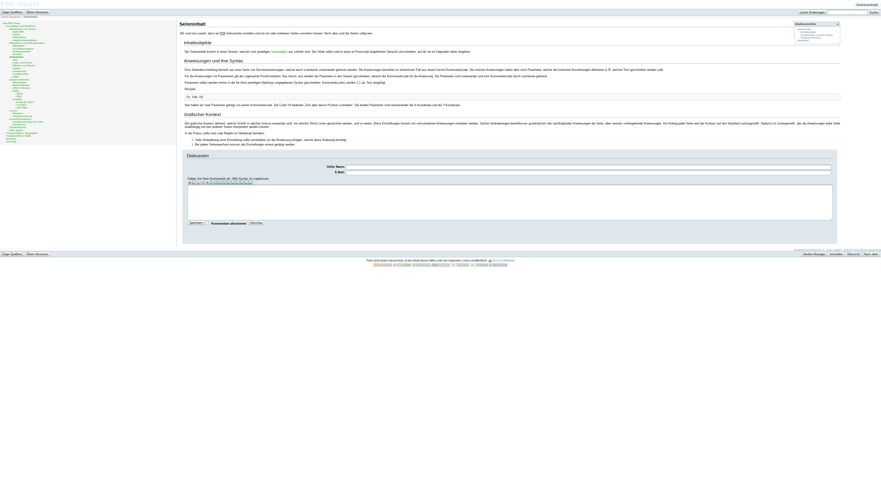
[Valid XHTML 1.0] (460, 265)
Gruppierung (19, 71)
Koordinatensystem (23, 48)
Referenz (11, 139)
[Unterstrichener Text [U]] (198, 182)
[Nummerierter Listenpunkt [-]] (233, 182)
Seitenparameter (22, 51)
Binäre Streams (21, 85)
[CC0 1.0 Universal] (402, 265)
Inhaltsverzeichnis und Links (28, 122)
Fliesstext (18, 113)
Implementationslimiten (25, 40)
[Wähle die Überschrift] (225, 182)
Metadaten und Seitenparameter (27, 43)
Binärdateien (20, 82)
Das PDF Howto (11, 23)
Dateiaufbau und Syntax (23, 29)
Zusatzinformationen (20, 119)
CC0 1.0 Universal (503, 260)
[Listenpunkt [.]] (238, 182)
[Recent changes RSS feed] (383, 265)
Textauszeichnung (22, 116)
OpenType (22, 107)
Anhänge (12, 141)
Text (15, 60)
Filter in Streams (21, 88)
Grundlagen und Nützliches (21, 26)
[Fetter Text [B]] (190, 182)
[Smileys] (246, 182)
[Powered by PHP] (440, 265)
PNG (19, 96)
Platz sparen (16, 130)
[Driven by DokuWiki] (498, 265)
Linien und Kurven (23, 62)
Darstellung (19, 124)
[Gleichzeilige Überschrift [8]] (211, 182)
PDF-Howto (20, 4)
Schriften (17, 54)
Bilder (16, 76)
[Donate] (421, 265)
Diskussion (803, 40)
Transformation (21, 74)
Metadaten (19, 45)
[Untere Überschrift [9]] (216, 182)
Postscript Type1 (25, 102)
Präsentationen (18, 127)
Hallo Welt (18, 31)
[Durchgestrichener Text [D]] (207, 182)
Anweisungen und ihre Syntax (817, 35)
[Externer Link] (229, 182)
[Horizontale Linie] (242, 182)
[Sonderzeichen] (251, 182)
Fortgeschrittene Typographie (22, 133)
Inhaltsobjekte (808, 32)
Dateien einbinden (19, 79)
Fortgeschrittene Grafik (19, 136)
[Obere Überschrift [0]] (220, 182)
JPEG (20, 93)
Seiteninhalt (867, 5)
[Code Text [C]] (203, 182)
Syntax (16, 34)
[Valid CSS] (479, 265)
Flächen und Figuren (24, 65)
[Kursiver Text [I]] (194, 182)
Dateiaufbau (19, 37)
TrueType (21, 105)
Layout (13, 110)
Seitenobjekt (279, 51)
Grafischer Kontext (811, 37)
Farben (17, 68)
